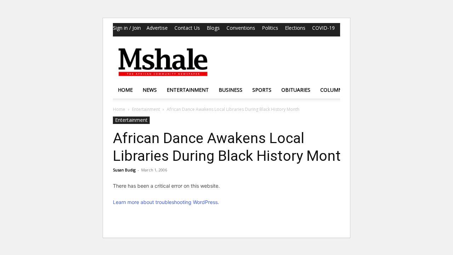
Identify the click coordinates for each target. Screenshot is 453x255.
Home (125, 89)
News (150, 89)
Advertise (157, 27)
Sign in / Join (127, 27)
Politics (270, 27)
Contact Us (187, 27)
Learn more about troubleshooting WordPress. (166, 202)
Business (230, 89)
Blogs (213, 27)
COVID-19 (323, 27)
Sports (261, 89)
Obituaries (295, 89)
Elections (295, 27)
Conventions (240, 27)
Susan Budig (124, 169)
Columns (332, 89)
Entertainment (188, 89)
